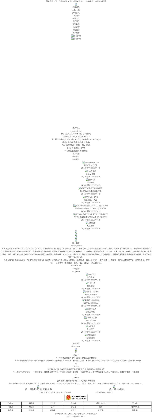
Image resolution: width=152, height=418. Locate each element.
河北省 (10, 407)
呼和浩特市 (100, 403)
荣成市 (31, 407)
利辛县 (31, 403)
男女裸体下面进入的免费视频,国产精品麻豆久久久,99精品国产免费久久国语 (76, 1)
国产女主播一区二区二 (76, 416)
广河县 (100, 410)
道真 (52, 407)
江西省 (52, 403)
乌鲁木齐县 (134, 407)
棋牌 (101, 407)
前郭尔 (10, 403)
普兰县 (73, 403)
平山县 (134, 403)
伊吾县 (134, 410)
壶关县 (31, 410)
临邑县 (10, 410)
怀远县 (52, 410)
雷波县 (73, 407)
